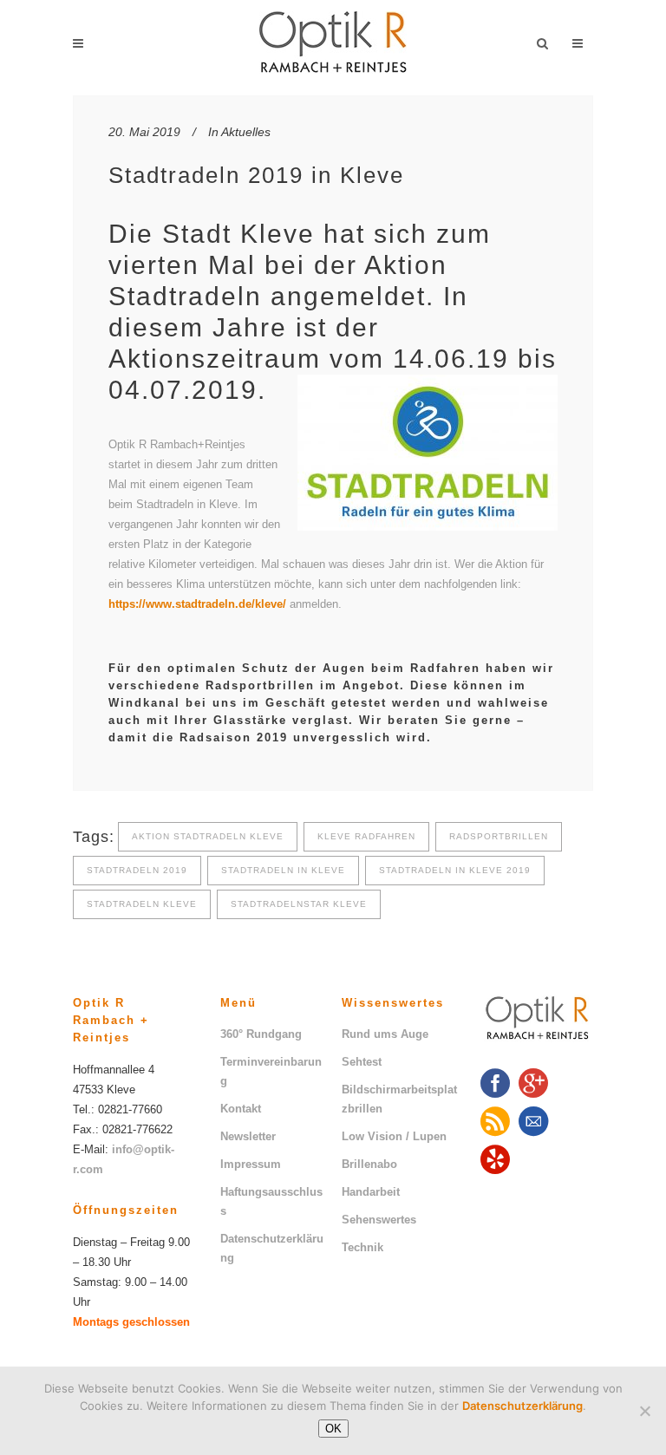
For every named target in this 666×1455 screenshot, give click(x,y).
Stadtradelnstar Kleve (299, 904)
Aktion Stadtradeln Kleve (208, 836)
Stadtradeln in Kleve (283, 870)
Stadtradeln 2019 (137, 870)
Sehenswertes (379, 1219)
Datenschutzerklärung (271, 1248)
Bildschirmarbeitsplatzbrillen (399, 1099)
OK (333, 1428)
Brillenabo (369, 1164)
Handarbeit (371, 1191)
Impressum (250, 1164)
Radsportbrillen (498, 836)
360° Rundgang (261, 1034)
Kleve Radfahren (366, 836)
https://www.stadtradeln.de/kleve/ (197, 603)
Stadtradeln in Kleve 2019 (455, 870)
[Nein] (644, 1410)
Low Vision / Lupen (394, 1136)
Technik (362, 1247)
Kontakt (240, 1108)
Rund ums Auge (385, 1034)
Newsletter (248, 1136)
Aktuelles (246, 132)
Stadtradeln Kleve (142, 904)
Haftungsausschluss (271, 1201)
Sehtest (362, 1061)
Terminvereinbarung (271, 1071)
